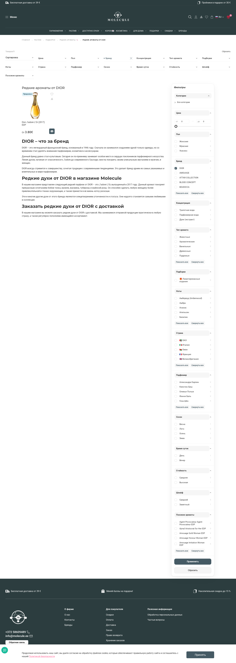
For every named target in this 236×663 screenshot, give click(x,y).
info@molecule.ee (16, 636)
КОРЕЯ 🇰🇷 (109, 31)
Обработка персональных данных (165, 614)
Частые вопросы (156, 620)
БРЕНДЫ (183, 31)
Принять (200, 654)
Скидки (110, 614)
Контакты (69, 620)
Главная (26, 40)
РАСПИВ (72, 31)
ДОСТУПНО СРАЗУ (90, 31)
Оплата (109, 620)
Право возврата (114, 635)
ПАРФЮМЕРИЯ (56, 31)
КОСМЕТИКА (121, 31)
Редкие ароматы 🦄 (69, 40)
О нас (67, 614)
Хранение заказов (115, 640)
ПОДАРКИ (154, 31)
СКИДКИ (169, 31)
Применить (193, 561)
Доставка (111, 625)
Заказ (109, 630)
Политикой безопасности (42, 656)
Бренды (68, 625)
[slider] (176, 126)
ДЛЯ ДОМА (138, 31)
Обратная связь (17, 642)
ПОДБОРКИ (50, 40)
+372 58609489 (15, 632)
